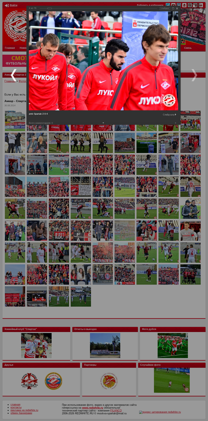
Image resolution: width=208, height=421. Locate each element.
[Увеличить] (173, 8)
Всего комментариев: (41, 123)
